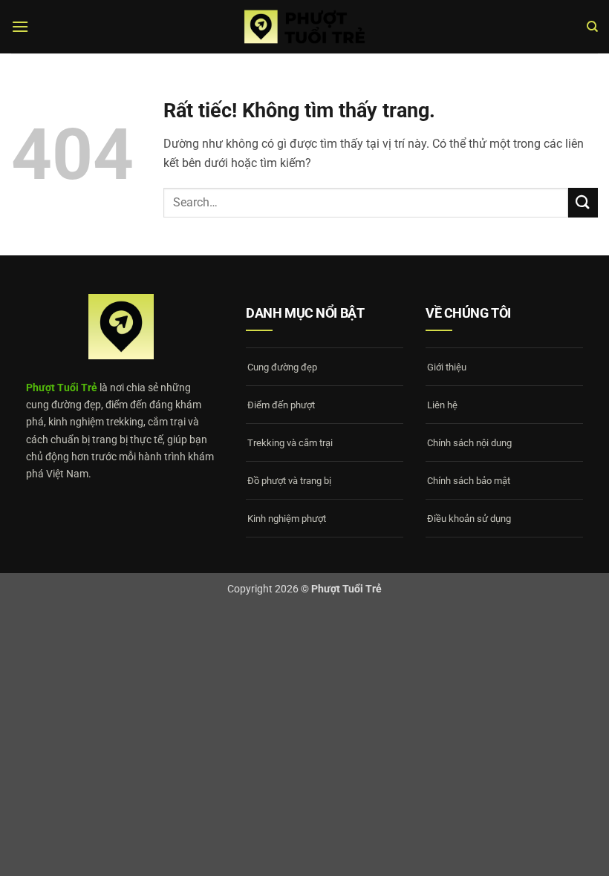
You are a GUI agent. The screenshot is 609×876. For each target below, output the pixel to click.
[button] (20, 26)
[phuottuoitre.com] (304, 26)
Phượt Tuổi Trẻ (61, 387)
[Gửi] (583, 202)
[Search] (592, 27)
